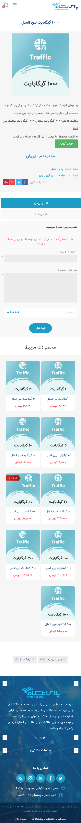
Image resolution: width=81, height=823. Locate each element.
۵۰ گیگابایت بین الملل (22, 511)
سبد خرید (5, 4)
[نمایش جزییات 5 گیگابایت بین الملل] (58, 434)
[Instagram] (30, 778)
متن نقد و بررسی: (67, 270)
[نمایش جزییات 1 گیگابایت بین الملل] (58, 378)
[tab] (41, 203)
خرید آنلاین (66, 143)
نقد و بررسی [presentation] (41, 203)
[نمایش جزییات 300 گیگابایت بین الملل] (23, 547)
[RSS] (20, 778)
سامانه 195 (21, 819)
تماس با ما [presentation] (41, 214)
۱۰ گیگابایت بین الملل (23, 455)
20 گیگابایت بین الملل (58, 511)
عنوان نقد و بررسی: (67, 251)
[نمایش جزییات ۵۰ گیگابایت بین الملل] (23, 490)
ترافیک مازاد (25, 659)
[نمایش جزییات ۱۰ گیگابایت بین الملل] (23, 434)
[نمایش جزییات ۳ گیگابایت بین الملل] (23, 378)
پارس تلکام (57, 169)
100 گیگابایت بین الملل (58, 568)
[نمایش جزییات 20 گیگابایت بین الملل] (58, 490)
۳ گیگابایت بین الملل (23, 399)
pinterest (12, 182)
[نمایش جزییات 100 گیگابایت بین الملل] (58, 547)
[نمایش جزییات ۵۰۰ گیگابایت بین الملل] (58, 603)
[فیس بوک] (50, 778)
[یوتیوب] (40, 778)
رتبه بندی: (69, 313)
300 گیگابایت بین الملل (23, 568)
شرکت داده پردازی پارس (52, 175)
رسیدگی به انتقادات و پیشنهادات (49, 819)
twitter (19, 182)
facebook (25, 182)
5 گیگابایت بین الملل (58, 455)
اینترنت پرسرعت (54, 659)
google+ (6, 182)
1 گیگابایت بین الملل (58, 399)
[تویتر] (60, 778)
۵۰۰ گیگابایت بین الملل (58, 624)
